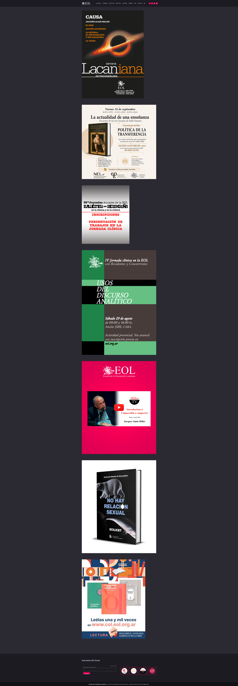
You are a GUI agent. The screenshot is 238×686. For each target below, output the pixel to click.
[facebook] (150, 3)
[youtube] (157, 3)
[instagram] (154, 3)
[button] (144, 3)
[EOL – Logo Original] (86, 2)
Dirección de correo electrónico (89, 667)
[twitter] (152, 3)
